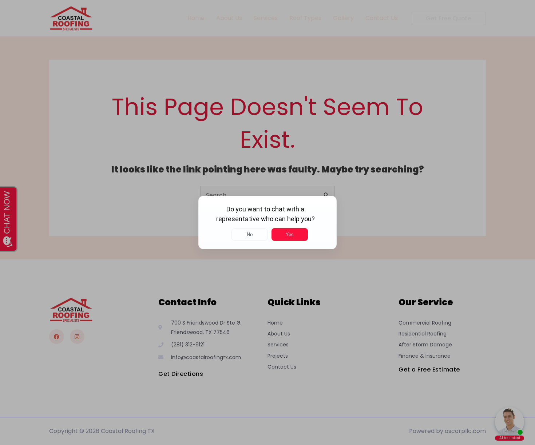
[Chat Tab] (267, 222)
